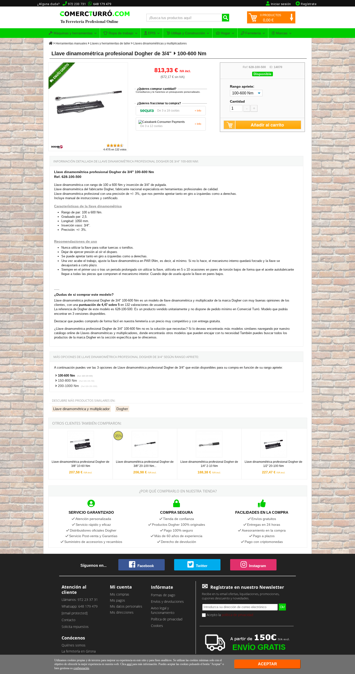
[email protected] (74, 613)
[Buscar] (225, 17)
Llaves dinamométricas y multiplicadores (160, 43)
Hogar (225, 33)
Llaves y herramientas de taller (110, 43)
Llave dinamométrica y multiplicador (81, 409)
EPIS (151, 33)
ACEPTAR (267, 664)
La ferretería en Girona (79, 651)
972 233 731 (77, 4)
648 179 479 (102, 4)
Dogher (122, 409)
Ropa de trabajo (120, 33)
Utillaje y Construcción (187, 33)
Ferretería (252, 33)
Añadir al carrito (267, 125)
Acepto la (229, 614)
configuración (81, 668)
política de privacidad (237, 614)
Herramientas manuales (71, 43)
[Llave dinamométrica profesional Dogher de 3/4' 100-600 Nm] (88, 141)
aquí (129, 664)
